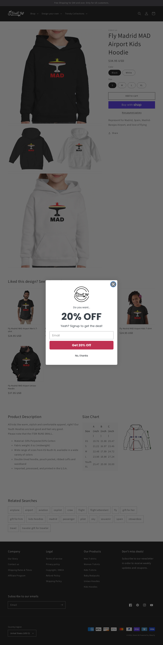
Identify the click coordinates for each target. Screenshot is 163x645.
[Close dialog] (113, 284)
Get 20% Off (81, 345)
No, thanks (81, 355)
